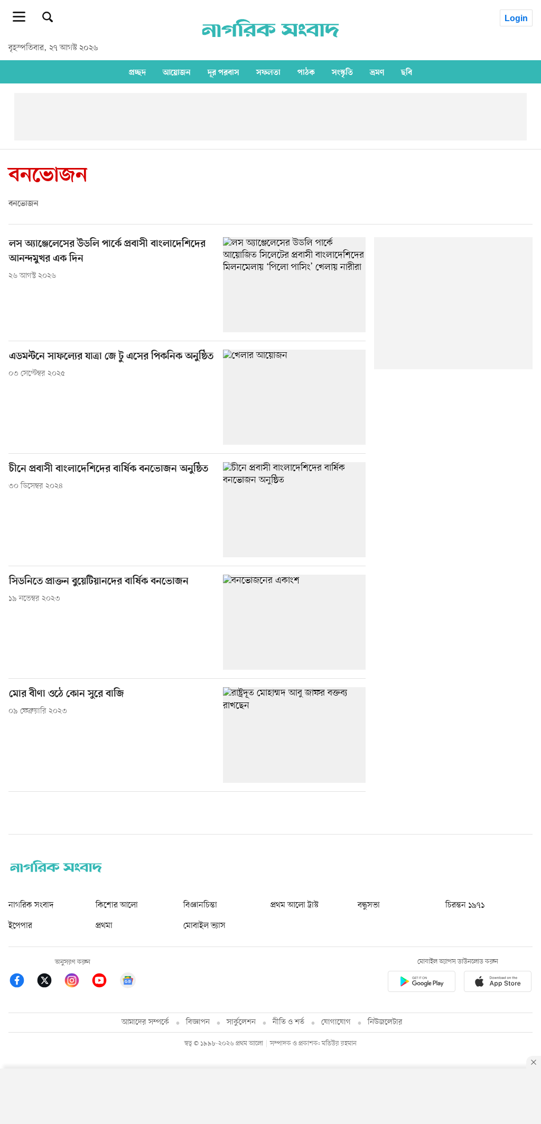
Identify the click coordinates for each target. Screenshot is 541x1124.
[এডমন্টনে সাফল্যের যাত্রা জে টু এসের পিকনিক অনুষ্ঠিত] (294, 397)
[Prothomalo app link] (421, 983)
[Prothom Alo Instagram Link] (77, 982)
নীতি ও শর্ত (288, 1022)
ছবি (406, 72)
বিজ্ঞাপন (198, 1022)
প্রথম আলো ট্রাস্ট (294, 905)
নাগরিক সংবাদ (30, 905)
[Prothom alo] (270, 42)
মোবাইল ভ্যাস (204, 926)
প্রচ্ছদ (137, 72)
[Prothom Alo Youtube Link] (104, 982)
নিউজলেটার (385, 1022)
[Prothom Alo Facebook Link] (22, 982)
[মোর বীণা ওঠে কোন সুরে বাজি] (294, 734)
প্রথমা (104, 926)
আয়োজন (177, 72)
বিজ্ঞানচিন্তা (200, 905)
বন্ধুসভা (369, 905)
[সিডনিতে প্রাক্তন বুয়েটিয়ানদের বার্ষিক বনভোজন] (294, 622)
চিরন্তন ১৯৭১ (464, 905)
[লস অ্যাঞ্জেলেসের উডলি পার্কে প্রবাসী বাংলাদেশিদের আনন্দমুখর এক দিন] (294, 284)
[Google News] (127, 982)
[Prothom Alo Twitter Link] (49, 982)
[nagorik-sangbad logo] (56, 870)
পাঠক (306, 72)
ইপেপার (20, 926)
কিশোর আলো (117, 905)
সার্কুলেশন (241, 1022)
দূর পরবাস (223, 72)
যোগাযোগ (336, 1022)
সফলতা (268, 72)
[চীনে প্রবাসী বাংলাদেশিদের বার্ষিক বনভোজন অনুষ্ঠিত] (294, 509)
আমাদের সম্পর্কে (145, 1022)
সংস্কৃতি (342, 72)
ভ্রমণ (377, 72)
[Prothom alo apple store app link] (498, 983)
